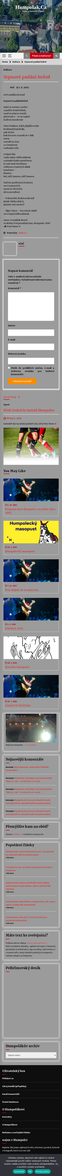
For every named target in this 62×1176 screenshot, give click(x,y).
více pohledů (30, 745)
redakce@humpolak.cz (36, 943)
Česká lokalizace (10, 1102)
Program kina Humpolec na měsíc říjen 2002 (30, 511)
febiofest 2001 (14, 628)
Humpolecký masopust (20, 551)
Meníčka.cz (17, 834)
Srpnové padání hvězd (26, 77)
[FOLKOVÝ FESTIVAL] (31, 686)
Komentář (14, 288)
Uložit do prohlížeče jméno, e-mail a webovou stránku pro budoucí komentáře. (32, 371)
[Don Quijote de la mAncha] (31, 570)
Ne (30, 1171)
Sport (6, 404)
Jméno (11, 325)
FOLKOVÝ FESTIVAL (18, 705)
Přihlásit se (8, 1078)
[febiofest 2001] (31, 609)
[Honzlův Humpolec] (31, 647)
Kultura (7, 69)
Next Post (9, 397)
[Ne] (58, 1165)
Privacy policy (42, 1171)
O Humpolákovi (9, 1124)
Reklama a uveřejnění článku (16, 1132)
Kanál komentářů (10, 1094)
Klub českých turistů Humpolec (29, 410)
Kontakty (7, 1116)
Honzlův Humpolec (17, 667)
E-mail (11, 339)
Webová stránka (17, 353)
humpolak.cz (31, 7)
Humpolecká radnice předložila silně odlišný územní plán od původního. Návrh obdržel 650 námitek (28, 885)
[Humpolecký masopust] (31, 532)
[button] (27, 56)
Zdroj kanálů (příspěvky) (14, 1086)
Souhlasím (19, 1171)
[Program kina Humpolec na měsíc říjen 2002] (31, 490)
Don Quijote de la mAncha (21, 589)
